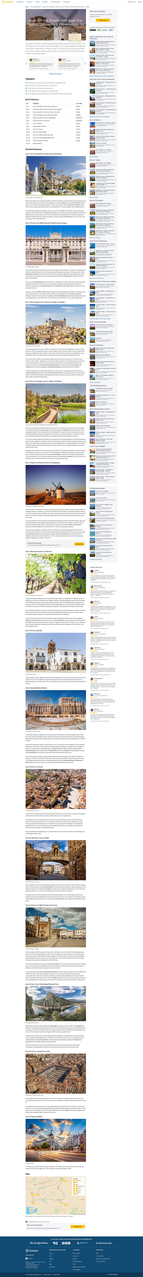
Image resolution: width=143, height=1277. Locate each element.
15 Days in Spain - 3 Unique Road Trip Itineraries (106, 103)
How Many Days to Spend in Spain (105, 284)
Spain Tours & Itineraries (96, 278)
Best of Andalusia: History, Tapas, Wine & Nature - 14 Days (105, 49)
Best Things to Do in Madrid (103, 150)
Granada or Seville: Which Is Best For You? (106, 369)
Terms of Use (47, 1274)
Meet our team (76, 1253)
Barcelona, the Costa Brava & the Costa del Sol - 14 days (105, 55)
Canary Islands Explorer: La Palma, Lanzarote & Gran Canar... (105, 463)
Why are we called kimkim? (103, 1258)
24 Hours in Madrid (101, 143)
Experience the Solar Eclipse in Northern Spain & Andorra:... (104, 449)
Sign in (140, 1)
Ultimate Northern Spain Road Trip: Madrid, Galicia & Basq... (105, 42)
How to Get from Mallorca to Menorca (104, 532)
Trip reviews (66, 1)
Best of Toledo (94, 197)
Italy (50, 1256)
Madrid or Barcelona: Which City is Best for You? (105, 130)
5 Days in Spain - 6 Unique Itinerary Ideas (105, 291)
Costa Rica (52, 1267)
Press (74, 1264)
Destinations (20, 1)
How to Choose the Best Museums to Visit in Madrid (105, 137)
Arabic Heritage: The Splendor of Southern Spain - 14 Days (105, 470)
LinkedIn (30, 1258)
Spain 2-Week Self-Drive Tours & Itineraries (102, 76)
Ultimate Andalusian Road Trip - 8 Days (105, 258)
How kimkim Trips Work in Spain (104, 331)
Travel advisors (77, 1269)
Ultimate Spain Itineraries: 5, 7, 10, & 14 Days (105, 395)
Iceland (51, 1258)
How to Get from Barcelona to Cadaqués (104, 525)
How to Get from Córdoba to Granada (104, 553)
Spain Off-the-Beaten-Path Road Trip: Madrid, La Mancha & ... (105, 69)
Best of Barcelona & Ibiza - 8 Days (105, 244)
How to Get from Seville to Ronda (105, 518)
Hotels (37, 1)
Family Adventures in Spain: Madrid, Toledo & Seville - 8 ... (105, 184)
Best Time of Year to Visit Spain (104, 325)
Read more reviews (55, 73)
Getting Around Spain (96, 559)
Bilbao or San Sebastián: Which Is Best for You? (105, 375)
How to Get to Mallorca (102, 491)
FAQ (97, 1253)
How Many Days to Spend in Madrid (105, 123)
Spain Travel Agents (101, 402)
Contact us (76, 1256)
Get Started (79, 544)
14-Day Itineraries (35, 6)
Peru (50, 1261)
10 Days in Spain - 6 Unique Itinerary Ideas (106, 305)
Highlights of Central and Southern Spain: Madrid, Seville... (105, 190)
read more (47, 66)
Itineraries (30, 1)
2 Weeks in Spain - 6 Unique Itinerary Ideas (106, 312)
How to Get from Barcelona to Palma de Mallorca (106, 539)
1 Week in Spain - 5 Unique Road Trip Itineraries (105, 82)
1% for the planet (100, 1261)
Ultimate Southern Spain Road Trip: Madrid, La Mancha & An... (105, 62)
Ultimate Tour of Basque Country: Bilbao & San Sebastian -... (105, 251)
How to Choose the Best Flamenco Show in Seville (105, 362)
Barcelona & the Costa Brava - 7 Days (104, 271)
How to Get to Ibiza (101, 498)
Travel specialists (55, 1)
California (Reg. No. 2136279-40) (32, 1264)
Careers (75, 1258)
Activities (45, 1)
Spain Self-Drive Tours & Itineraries (99, 116)
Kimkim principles (77, 1261)
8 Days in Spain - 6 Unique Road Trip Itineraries (105, 96)
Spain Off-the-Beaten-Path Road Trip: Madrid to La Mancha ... (105, 170)
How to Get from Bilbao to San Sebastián (104, 505)
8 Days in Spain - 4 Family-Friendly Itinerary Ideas (105, 477)
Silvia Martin (36, 1221)
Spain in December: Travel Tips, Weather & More (104, 439)
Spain (27, 6)
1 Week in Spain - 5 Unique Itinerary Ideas (105, 298)
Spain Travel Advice (95, 382)
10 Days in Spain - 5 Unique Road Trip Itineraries (106, 89)
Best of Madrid (94, 156)
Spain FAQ (98, 338)
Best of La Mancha (95, 237)
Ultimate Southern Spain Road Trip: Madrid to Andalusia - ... (105, 177)
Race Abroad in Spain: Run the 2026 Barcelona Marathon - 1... (105, 456)
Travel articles (100, 1256)
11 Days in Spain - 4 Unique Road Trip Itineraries (106, 110)
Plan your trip (131, 1)
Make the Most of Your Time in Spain (100, 318)
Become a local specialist (79, 1267)
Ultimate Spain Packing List (103, 355)
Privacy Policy (56, 1274)
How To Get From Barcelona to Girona (104, 512)
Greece (51, 1253)
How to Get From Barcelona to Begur (104, 546)
